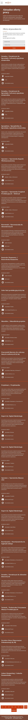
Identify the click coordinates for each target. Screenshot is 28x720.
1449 (25, 707)
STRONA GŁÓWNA (8, 717)
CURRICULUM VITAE (17, 717)
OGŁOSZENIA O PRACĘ (17, 718)
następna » (14, 710)
